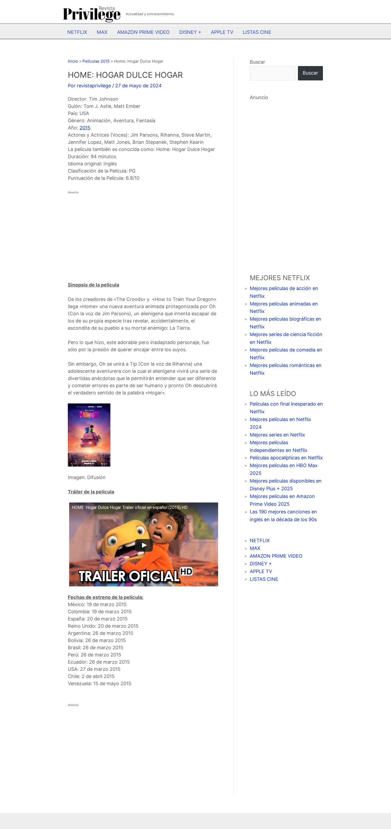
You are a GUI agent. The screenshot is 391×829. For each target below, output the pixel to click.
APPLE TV (222, 32)
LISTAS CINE (257, 32)
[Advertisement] (143, 233)
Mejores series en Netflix (277, 435)
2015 (85, 127)
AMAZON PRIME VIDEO (143, 32)
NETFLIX (77, 32)
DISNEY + (190, 32)
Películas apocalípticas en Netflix (286, 457)
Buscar (257, 62)
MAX (102, 32)
